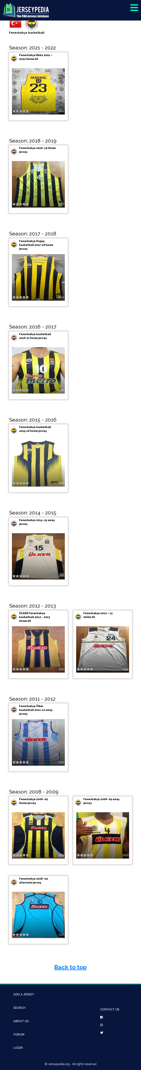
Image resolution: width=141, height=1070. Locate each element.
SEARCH (19, 1008)
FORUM (18, 1034)
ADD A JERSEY (23, 994)
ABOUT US (21, 1021)
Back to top (70, 967)
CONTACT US (109, 1009)
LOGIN (18, 1047)
